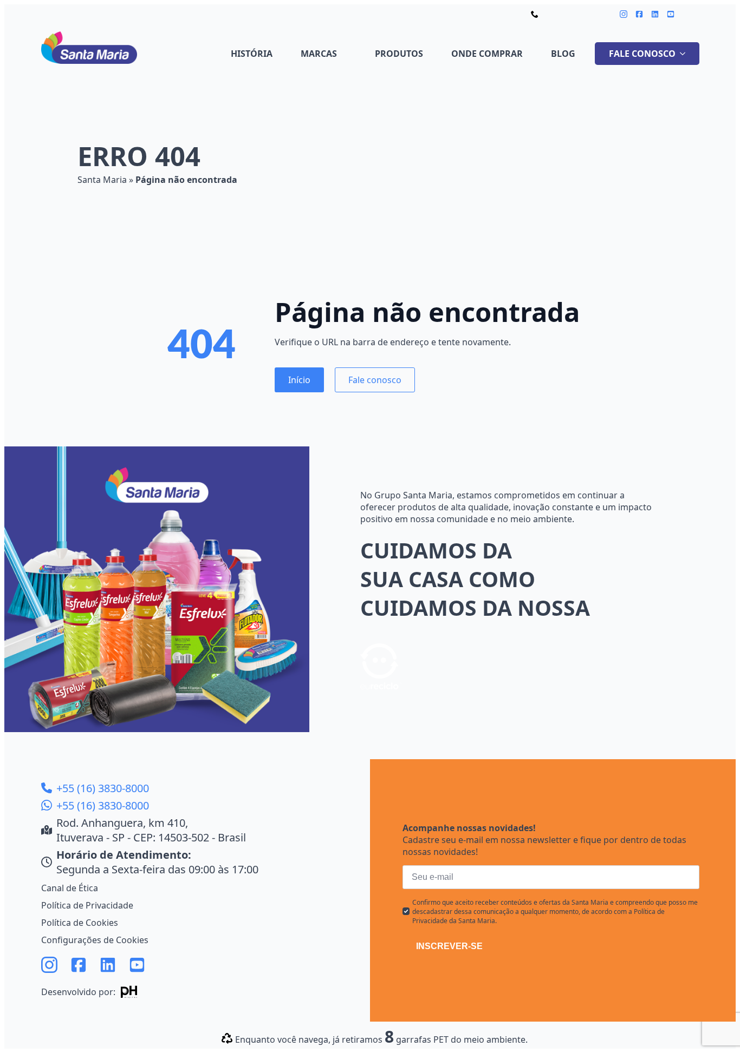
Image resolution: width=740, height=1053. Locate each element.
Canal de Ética (69, 888)
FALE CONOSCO (642, 54)
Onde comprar (487, 54)
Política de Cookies (79, 923)
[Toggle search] (692, 14)
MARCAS (319, 54)
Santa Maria (102, 180)
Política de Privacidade (87, 905)
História (251, 54)
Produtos (399, 54)
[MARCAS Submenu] (346, 53)
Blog (563, 54)
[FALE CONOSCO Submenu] (685, 53)
